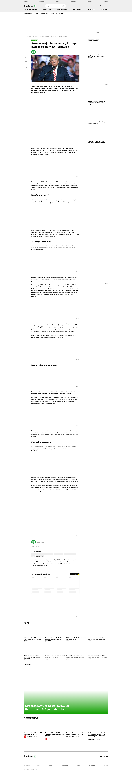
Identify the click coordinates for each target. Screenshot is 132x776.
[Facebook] (101, 756)
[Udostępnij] (26, 68)
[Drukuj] (26, 61)
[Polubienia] (26, 54)
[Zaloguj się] (101, 6)
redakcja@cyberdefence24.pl (38, 565)
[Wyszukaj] (63, 6)
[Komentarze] (26, 58)
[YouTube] (107, 756)
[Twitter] (98, 756)
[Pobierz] (26, 64)
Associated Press (41, 230)
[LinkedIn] (104, 756)
